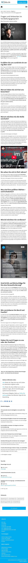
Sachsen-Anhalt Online (6, 551)
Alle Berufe (3, 525)
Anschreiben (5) (12, 498)
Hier (4, 382)
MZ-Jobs (19, 56)
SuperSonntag (4, 550)
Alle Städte (3, 523)
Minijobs (3, 531)
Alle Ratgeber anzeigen (6, 454)
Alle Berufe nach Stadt (6, 526)
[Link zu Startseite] (6, 2)
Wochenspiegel (4, 548)
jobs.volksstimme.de (5, 554)
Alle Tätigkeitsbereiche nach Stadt (8, 529)
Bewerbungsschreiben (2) (6, 502)
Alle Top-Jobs (5, 488)
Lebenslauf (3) (20, 498)
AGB (9, 560)
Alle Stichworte (14, 508)
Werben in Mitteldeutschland (7, 540)
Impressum (19, 560)
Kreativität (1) (16, 502)
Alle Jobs (3, 522)
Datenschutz (13, 560)
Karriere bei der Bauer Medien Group (9, 556)
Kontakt (3, 541)
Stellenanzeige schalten (6, 537)
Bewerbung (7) (4, 498)
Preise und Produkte (5, 538)
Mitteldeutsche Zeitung (6, 547)
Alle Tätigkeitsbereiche (6, 528)
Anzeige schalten (22, 2)
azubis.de (3, 553)
